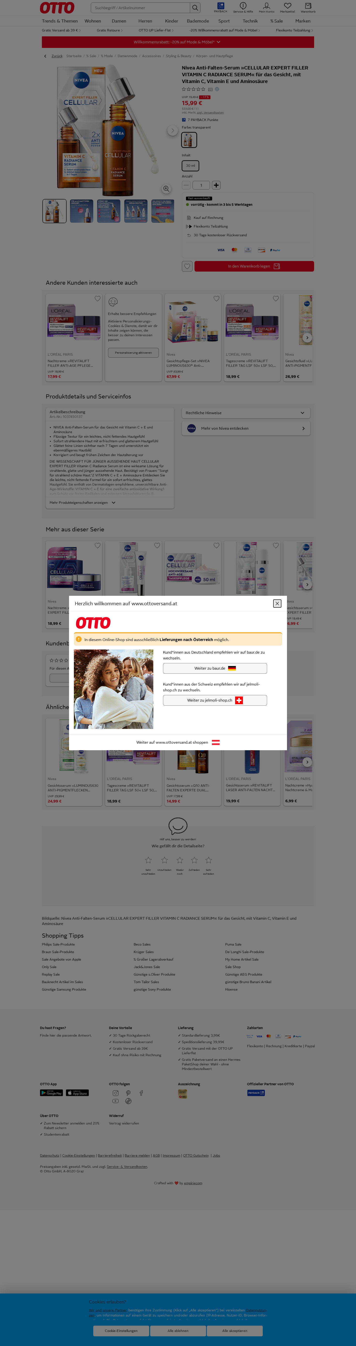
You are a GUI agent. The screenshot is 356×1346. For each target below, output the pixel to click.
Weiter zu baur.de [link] (209, 668)
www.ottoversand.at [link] (174, 742)
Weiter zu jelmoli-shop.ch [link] (209, 700)
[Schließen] (277, 603)
